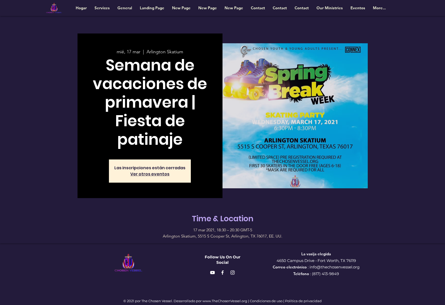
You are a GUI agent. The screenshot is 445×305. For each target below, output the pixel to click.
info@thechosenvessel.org (335, 267)
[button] (330, 8)
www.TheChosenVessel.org (224, 301)
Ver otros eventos (149, 174)
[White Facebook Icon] (222, 272)
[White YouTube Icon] (212, 272)
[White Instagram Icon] (232, 272)
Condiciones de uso (266, 301)
